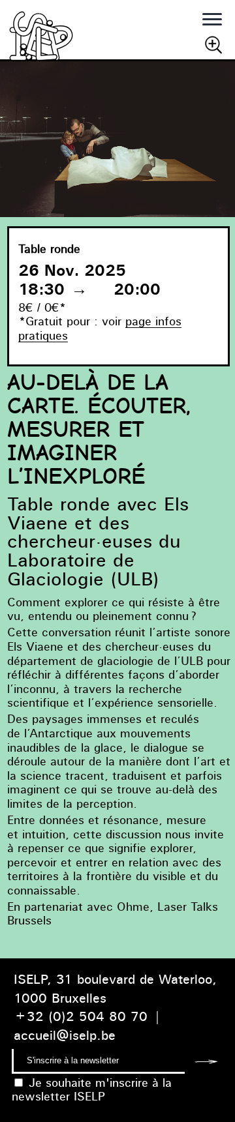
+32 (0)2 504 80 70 (81, 1016)
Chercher (213, 44)
